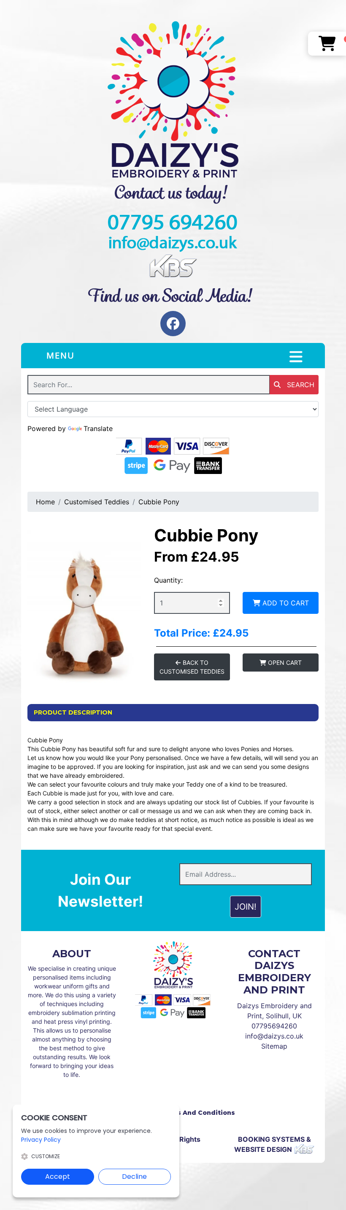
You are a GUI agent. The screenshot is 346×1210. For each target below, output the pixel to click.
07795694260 (274, 1026)
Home (45, 502)
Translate (98, 428)
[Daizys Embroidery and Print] (173, 99)
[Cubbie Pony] (84, 601)
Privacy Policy (41, 1139)
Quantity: (168, 580)
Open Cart (284, 662)
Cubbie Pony (158, 502)
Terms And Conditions (197, 1112)
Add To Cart (284, 603)
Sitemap (274, 1046)
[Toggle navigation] (296, 357)
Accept (57, 1176)
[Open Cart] (327, 43)
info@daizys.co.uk (274, 1036)
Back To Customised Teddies (191, 667)
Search (299, 384)
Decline (134, 1176)
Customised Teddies (96, 502)
